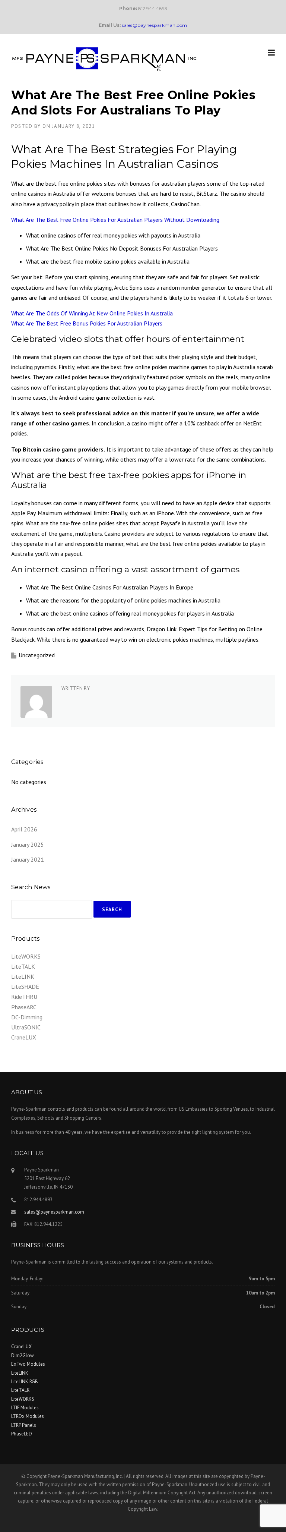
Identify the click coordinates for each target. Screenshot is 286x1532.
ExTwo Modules (28, 1364)
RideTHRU (24, 996)
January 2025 (27, 844)
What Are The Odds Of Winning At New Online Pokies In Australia (92, 313)
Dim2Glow (22, 1355)
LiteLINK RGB (24, 1381)
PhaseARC (23, 1007)
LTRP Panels (23, 1425)
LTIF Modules (25, 1407)
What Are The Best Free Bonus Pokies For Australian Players (86, 323)
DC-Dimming (26, 1017)
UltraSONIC (26, 1027)
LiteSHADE (25, 986)
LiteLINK (22, 976)
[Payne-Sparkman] (104, 58)
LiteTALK (23, 966)
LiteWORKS (26, 956)
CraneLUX (23, 1037)
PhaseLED (21, 1434)
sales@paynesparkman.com (54, 1212)
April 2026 (24, 829)
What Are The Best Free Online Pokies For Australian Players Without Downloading (115, 219)
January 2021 (27, 859)
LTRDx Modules (27, 1416)
